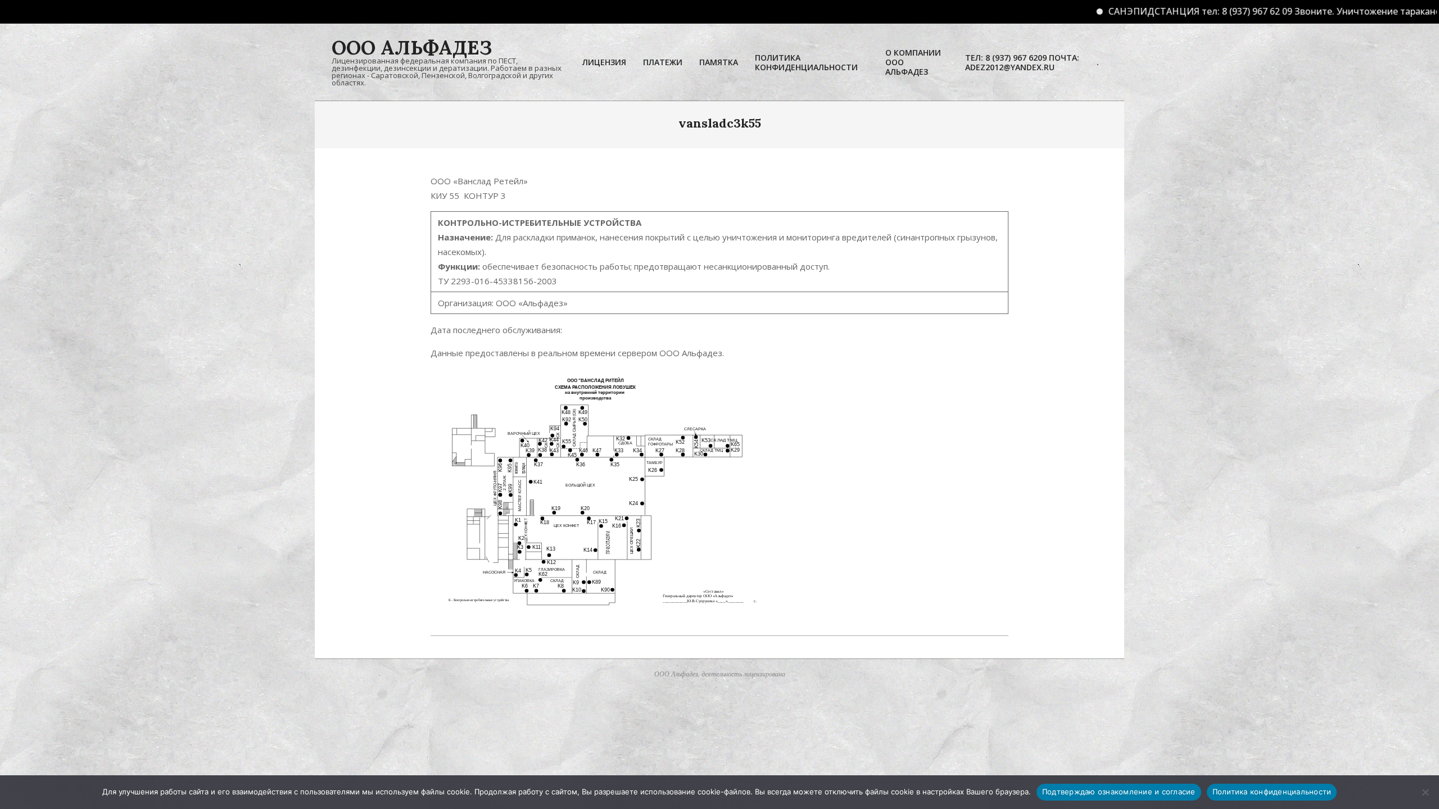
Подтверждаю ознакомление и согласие (1119, 791)
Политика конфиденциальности (1272, 791)
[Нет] (1425, 792)
